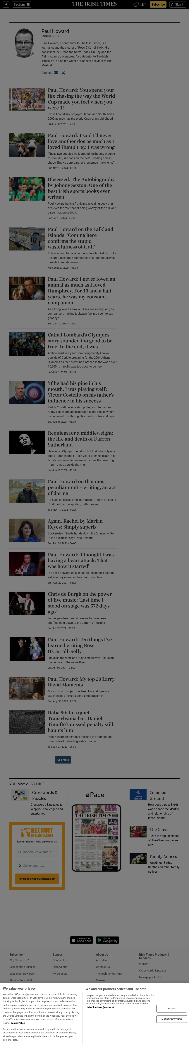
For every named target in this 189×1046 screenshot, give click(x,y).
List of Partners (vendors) (100, 1007)
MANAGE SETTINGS (171, 1019)
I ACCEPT (172, 1008)
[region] (94, 1014)
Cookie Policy (18, 1023)
